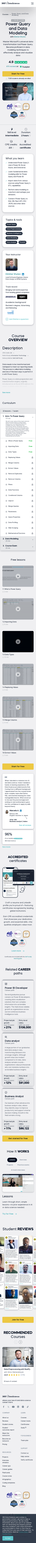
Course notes (7, 1476)
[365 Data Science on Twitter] (8, 1407)
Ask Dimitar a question (18, 319)
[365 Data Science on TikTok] (27, 1407)
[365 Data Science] (5, 3)
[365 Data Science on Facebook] (3, 1407)
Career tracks (25, 1421)
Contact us (24, 1453)
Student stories (7, 1424)
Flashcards (6, 1472)
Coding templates (8, 1483)
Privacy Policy (23, 1532)
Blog (4, 1486)
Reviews (5, 1421)
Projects (5, 1457)
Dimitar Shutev (20, 37)
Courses (5, 14)
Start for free (18, 74)
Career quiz (6, 1466)
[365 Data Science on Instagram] (23, 1407)
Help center (25, 1456)
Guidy (23, 1428)
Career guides (7, 1469)
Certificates (25, 1424)
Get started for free (18, 1139)
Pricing (4, 1444)
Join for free (18, 1320)
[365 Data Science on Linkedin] (18, 1407)
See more (6, 847)
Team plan (24, 1440)
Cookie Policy (7, 1534)
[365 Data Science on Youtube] (13, 1407)
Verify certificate (27, 1460)
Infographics (6, 1479)
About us (5, 1417)
